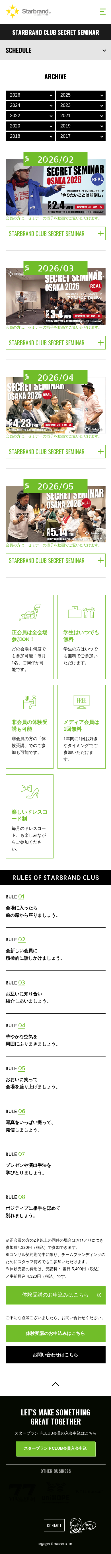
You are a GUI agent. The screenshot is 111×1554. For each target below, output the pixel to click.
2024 (15, 105)
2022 (15, 115)
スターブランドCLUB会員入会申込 (55, 1448)
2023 (65, 105)
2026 (15, 95)
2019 (65, 125)
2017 (65, 136)
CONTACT (54, 1525)
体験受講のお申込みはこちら (55, 1295)
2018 (15, 136)
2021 (65, 115)
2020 (15, 125)
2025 (65, 95)
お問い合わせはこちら (55, 1354)
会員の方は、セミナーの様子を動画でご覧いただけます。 (54, 218)
